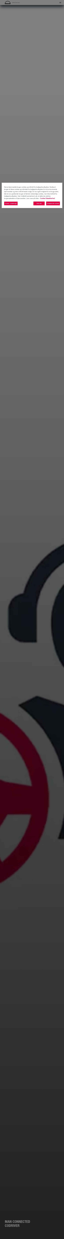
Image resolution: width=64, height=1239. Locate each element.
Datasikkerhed (50, 198)
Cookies (42, 198)
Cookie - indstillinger (11, 203)
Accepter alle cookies (53, 203)
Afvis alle (39, 203)
